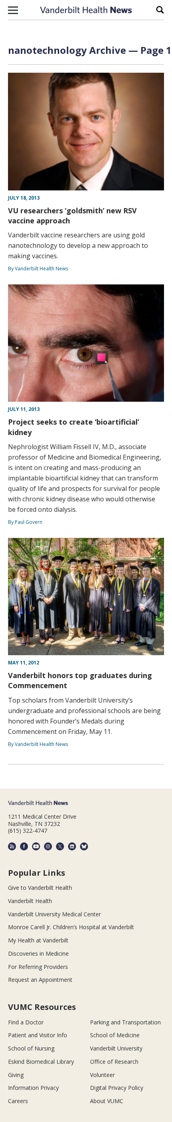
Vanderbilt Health (30, 901)
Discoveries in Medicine (38, 953)
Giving (16, 1075)
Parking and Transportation (125, 1022)
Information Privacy (33, 1087)
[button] (13, 10)
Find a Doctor (26, 1022)
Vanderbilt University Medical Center (54, 914)
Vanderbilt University (116, 1048)
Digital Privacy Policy (116, 1087)
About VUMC (106, 1101)
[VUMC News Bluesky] (84, 846)
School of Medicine (115, 1035)
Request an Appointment (40, 979)
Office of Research (114, 1061)
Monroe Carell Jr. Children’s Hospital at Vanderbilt (71, 927)
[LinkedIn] (72, 846)
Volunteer (102, 1075)
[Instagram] (48, 846)
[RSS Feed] (12, 846)
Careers (18, 1101)
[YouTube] (36, 846)
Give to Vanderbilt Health (40, 887)
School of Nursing (31, 1048)
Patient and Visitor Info (37, 1035)
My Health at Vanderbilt (38, 940)
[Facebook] (24, 846)
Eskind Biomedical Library (41, 1061)
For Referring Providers (38, 967)
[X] (60, 846)
